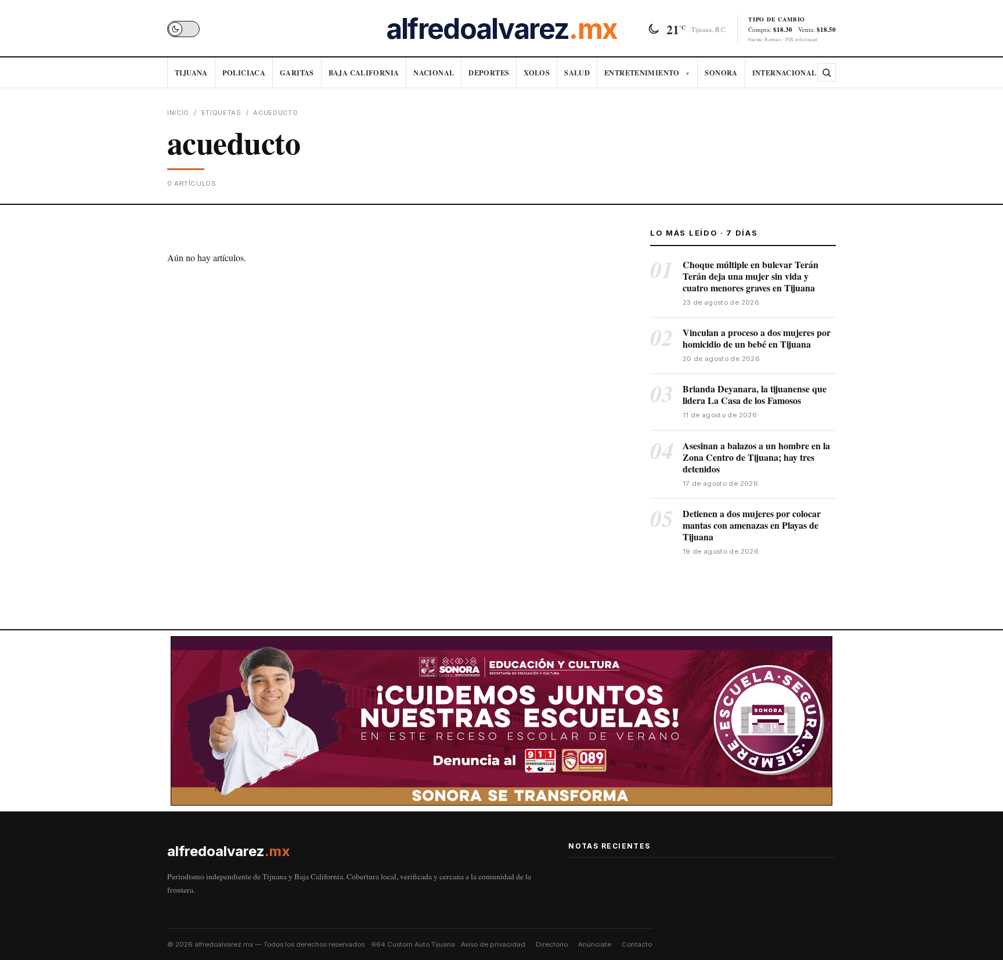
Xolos (537, 72)
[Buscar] (826, 72)
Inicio (178, 113)
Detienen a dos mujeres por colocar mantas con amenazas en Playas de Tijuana (752, 525)
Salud (577, 72)
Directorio (552, 944)
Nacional (433, 72)
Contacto (637, 944)
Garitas (297, 72)
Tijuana (191, 72)
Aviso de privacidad (493, 944)
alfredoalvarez (501, 29)
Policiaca (243, 72)
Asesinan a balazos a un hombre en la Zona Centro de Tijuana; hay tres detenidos (756, 457)
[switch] (183, 29)
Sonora (721, 72)
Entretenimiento (647, 72)
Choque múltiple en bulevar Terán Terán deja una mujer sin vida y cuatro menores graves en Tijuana (750, 276)
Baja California (364, 72)
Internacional (784, 72)
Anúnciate (594, 944)
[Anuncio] (501, 721)
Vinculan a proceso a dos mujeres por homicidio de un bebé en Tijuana (757, 338)
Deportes (488, 72)
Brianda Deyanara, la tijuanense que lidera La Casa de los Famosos (755, 394)
